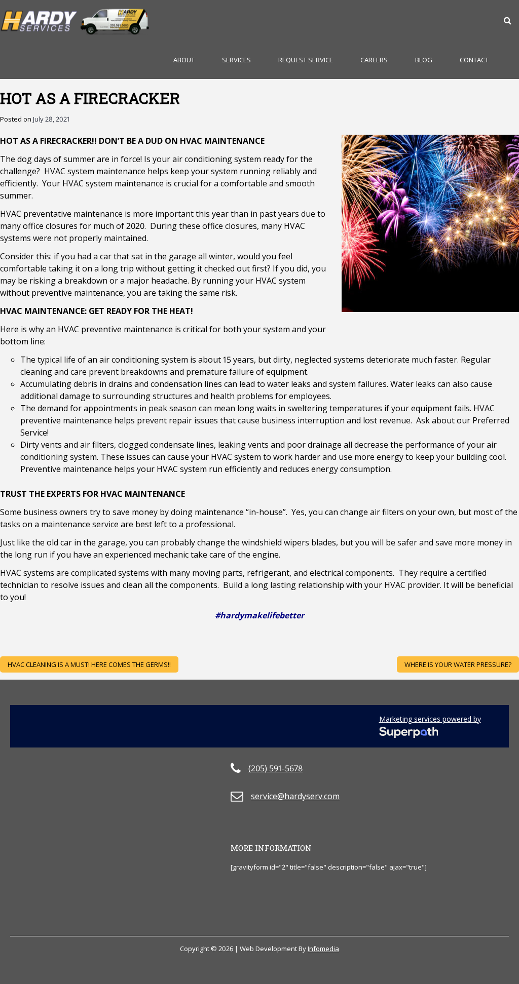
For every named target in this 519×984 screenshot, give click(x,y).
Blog (423, 59)
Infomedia (323, 948)
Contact (474, 59)
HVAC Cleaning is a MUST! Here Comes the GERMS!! (89, 664)
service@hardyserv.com (295, 796)
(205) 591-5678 (275, 768)
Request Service (305, 59)
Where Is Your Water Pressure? (457, 664)
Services (236, 59)
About (184, 59)
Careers (374, 59)
